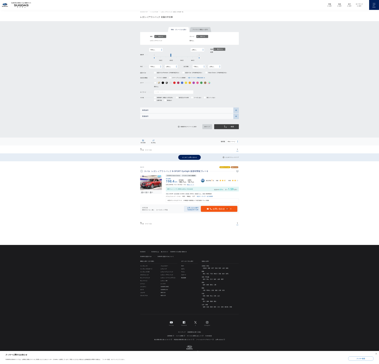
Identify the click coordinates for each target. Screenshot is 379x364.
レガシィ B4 (164, 280)
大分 (218, 307)
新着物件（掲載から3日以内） (165, 97)
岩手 (212, 268)
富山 (208, 279)
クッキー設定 (361, 358)
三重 (215, 284)
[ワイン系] (178, 83)
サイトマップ (181, 332)
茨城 (220, 273)
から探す (329, 5)
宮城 (216, 268)
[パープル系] (193, 83)
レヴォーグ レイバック (167, 272)
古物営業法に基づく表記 (194, 332)
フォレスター (164, 266)
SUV (182, 266)
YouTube (171, 325)
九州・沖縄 (205, 304)
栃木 (223, 273)
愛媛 (211, 301)
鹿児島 (226, 307)
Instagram (207, 325)
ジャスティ (143, 286)
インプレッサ (143, 266)
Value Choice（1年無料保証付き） (217, 72)
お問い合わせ (219, 339)
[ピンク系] (197, 83)
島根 (208, 296)
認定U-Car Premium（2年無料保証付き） (168, 72)
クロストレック (144, 274)
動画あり (169, 100)
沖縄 (230, 307)
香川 (204, 301)
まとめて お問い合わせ (189, 157)
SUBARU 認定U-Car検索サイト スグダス (21, 5)
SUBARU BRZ (165, 286)
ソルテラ (142, 292)
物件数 (223, 141)
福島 (227, 268)
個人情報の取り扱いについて (162, 339)
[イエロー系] (186, 83)
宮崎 (222, 307)
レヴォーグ (164, 269)
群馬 (227, 273)
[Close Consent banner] (376, 354)
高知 (215, 301)
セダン (183, 269)
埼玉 (208, 273)
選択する (160, 36)
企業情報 (169, 336)
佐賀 (208, 307)
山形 (223, 268)
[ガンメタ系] (167, 83)
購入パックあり (211, 97)
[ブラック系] (163, 83)
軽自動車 (183, 277)
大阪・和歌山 (206, 290)
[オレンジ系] (190, 83)
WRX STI (163, 295)
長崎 (211, 307)
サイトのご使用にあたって (194, 336)
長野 (222, 279)
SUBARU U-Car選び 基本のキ (178, 251)
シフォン (142, 283)
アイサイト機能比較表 (197, 77)
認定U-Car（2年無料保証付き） (194, 72)
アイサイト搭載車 (162, 77)
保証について (190, 184)
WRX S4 (163, 292)
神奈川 (215, 273)
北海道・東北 (205, 266)
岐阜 (204, 284)
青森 (209, 268)
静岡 (208, 284)
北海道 (205, 268)
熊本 (215, 307)
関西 (203, 288)
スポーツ (183, 274)
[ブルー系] (182, 83)
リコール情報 (179, 336)
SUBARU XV (164, 289)
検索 (229, 126)
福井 (215, 279)
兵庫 (220, 290)
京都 (212, 290)
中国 (203, 293)
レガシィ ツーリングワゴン (168, 277)
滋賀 (216, 290)
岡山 (211, 296)
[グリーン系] (201, 83)
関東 (203, 271)
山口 (218, 296)
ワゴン (183, 272)
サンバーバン (143, 280)
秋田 (220, 268)
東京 (204, 273)
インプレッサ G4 (144, 272)
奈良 (223, 290)
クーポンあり (197, 97)
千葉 (211, 273)
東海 (203, 282)
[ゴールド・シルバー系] (159, 83)
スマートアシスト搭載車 (179, 77)
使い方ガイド (164, 251)
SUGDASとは (155, 251)
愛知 (211, 284)
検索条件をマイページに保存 (188, 126)
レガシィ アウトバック (167, 274)
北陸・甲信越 (205, 277)
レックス (163, 283)
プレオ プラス (144, 295)
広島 (215, 296)
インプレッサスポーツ (146, 269)
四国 (203, 299)
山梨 (218, 279)
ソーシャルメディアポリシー (204, 339)
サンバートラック (145, 277)
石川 (211, 279)
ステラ (142, 289)
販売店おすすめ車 (184, 97)
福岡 (204, 307)
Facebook (184, 325)
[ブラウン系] (205, 83)
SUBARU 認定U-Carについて (166, 256)
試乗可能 (159, 100)
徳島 (208, 301)
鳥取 (204, 296)
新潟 (204, 279)
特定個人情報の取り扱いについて (183, 339)
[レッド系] (174, 83)
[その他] (209, 83)
